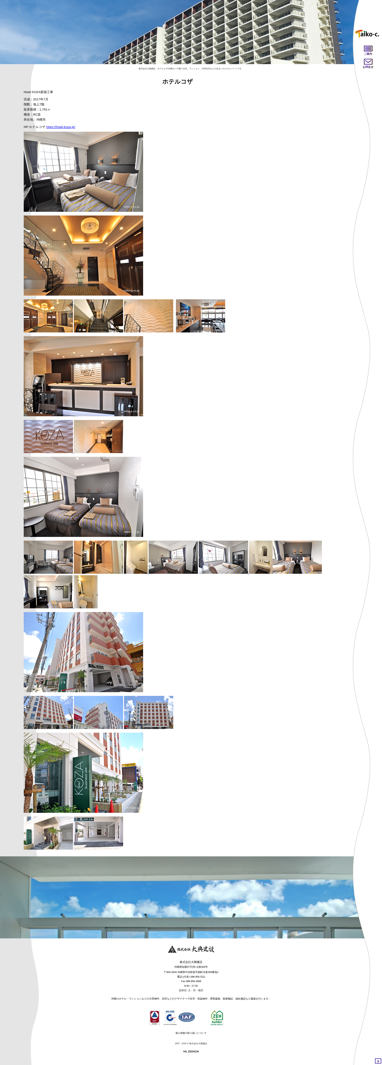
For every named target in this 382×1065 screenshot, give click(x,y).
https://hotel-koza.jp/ (60, 127)
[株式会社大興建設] (191, 950)
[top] (378, 1061)
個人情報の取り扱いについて (191, 1033)
